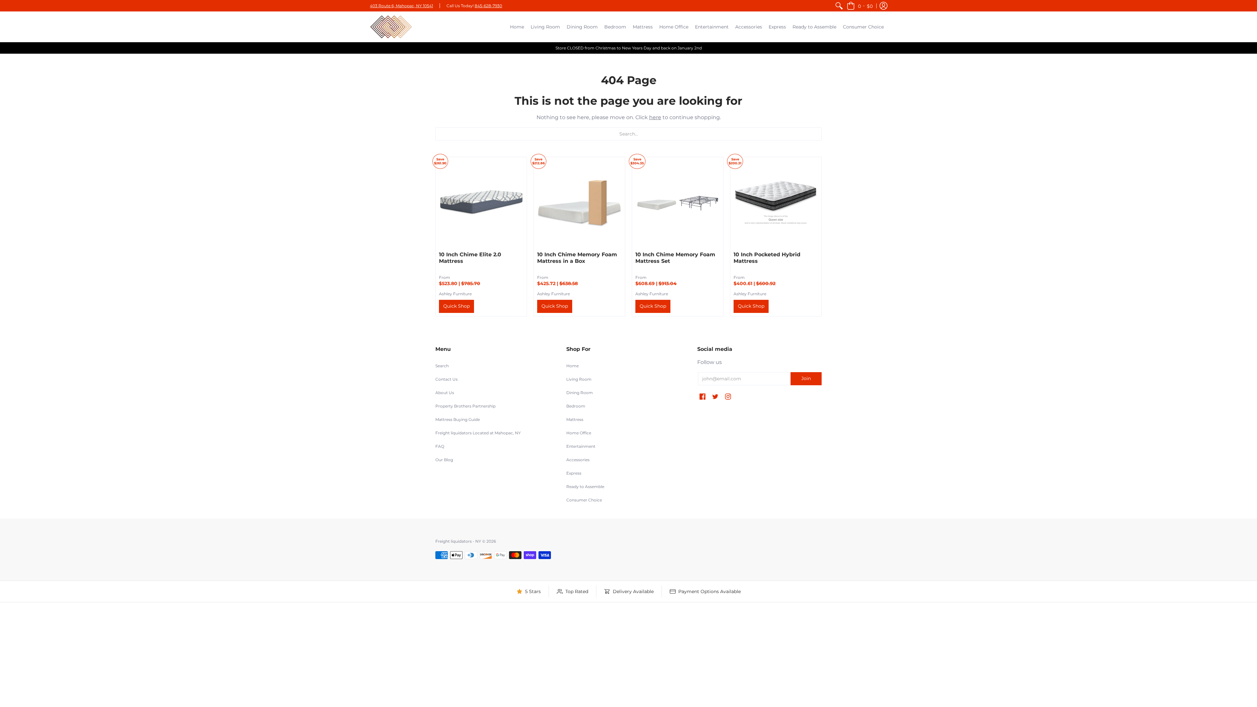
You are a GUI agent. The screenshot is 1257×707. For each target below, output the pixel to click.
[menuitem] (839, 5)
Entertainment (580, 446)
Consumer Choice (584, 500)
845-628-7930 (488, 5)
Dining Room (579, 392)
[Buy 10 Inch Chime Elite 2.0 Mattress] (481, 202)
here (655, 117)
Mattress (574, 419)
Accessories (578, 459)
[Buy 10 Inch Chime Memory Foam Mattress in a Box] (579, 202)
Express (573, 473)
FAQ (439, 446)
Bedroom (575, 406)
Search (442, 365)
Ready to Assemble (585, 486)
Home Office (578, 432)
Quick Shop (456, 306)
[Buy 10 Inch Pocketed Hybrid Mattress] (776, 202)
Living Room (579, 379)
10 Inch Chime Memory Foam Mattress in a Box (577, 257)
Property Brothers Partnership (465, 406)
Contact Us (446, 379)
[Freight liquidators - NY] (391, 26)
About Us (444, 392)
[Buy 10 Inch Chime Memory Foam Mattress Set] (677, 202)
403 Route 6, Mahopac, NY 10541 (401, 5)
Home (572, 365)
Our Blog (444, 459)
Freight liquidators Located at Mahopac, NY (478, 432)
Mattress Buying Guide (457, 419)
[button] (860, 5)
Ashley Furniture (455, 293)
